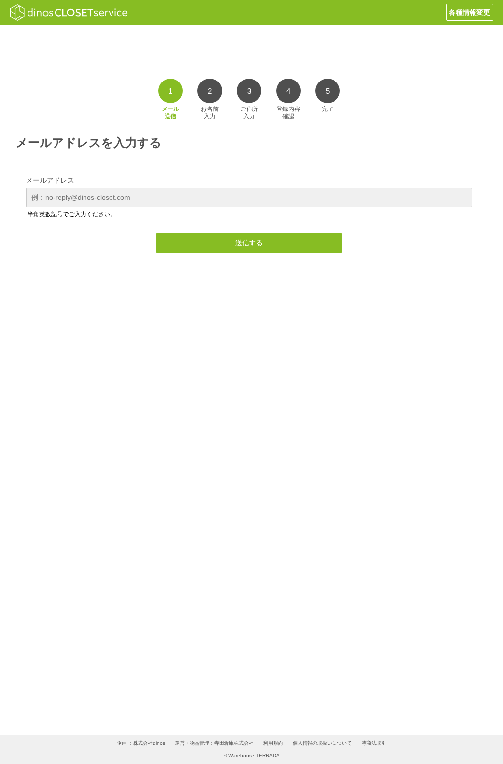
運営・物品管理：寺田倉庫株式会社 (214, 743)
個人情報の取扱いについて (322, 743)
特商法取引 (374, 743)
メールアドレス (50, 180)
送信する (249, 242)
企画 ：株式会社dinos (141, 743)
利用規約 (273, 743)
